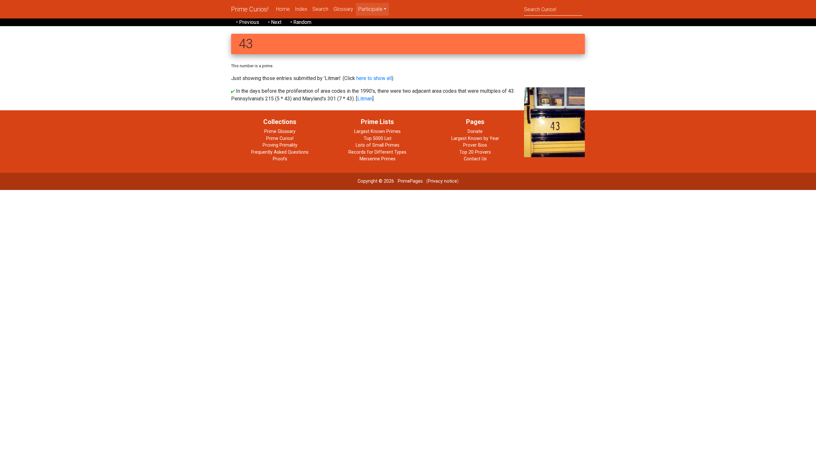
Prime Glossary (279, 131)
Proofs (280, 159)
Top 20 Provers (475, 152)
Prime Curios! (249, 9)
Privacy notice (442, 181)
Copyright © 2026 (376, 181)
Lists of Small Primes (377, 145)
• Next (274, 22)
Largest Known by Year (475, 138)
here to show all (374, 78)
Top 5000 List (377, 138)
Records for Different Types (377, 152)
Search (320, 9)
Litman (364, 99)
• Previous (247, 22)
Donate (475, 131)
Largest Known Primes (377, 131)
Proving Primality (280, 145)
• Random (300, 22)
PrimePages (410, 181)
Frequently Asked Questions (280, 152)
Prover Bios (475, 145)
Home (283, 9)
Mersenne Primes (378, 159)
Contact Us (475, 159)
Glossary (343, 9)
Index (301, 9)
